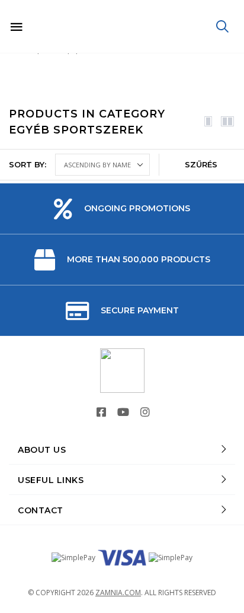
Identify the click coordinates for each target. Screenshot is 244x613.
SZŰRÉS (201, 164)
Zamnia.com (118, 592)
